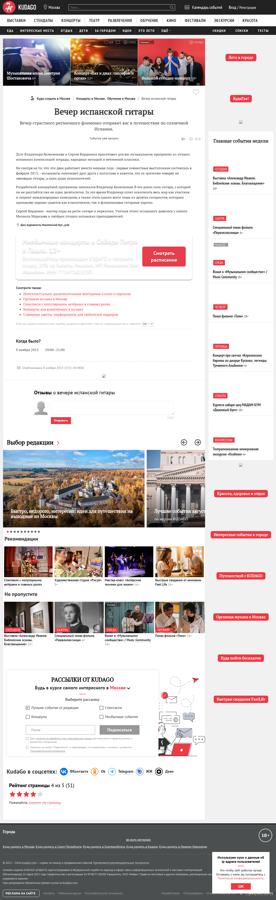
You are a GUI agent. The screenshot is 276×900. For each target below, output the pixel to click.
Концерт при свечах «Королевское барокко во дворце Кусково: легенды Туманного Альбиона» (240, 360)
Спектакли (113, 707)
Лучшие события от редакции (54, 707)
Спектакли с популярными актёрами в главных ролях (66, 304)
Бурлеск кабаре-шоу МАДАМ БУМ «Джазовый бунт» (237, 407)
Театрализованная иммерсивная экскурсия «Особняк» (236, 451)
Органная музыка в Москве (45, 299)
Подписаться (119, 730)
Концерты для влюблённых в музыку (53, 309)
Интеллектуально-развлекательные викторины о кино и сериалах (77, 294)
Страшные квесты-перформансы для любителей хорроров (70, 314)
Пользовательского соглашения (47, 750)
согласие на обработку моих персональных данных (64, 738)
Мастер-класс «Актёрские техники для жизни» (123, 582)
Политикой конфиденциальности (240, 878)
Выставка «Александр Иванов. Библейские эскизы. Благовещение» (25, 640)
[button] (183, 442)
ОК (241, 886)
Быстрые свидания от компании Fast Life (178, 582)
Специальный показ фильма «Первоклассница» (74, 638)
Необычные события (121, 716)
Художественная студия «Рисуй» (78, 582)
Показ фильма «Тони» (173, 636)
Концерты (39, 716)
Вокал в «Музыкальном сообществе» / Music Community (128, 640)
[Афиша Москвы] (19, 7)
